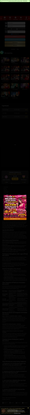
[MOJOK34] (15, 206)
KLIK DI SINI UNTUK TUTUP (15, 218)
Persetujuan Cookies (20, 410)
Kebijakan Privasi (17, 413)
